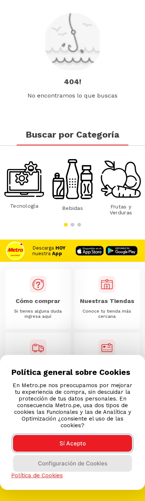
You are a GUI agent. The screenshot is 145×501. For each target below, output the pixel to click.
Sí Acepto (72, 443)
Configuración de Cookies (72, 463)
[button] (66, 225)
